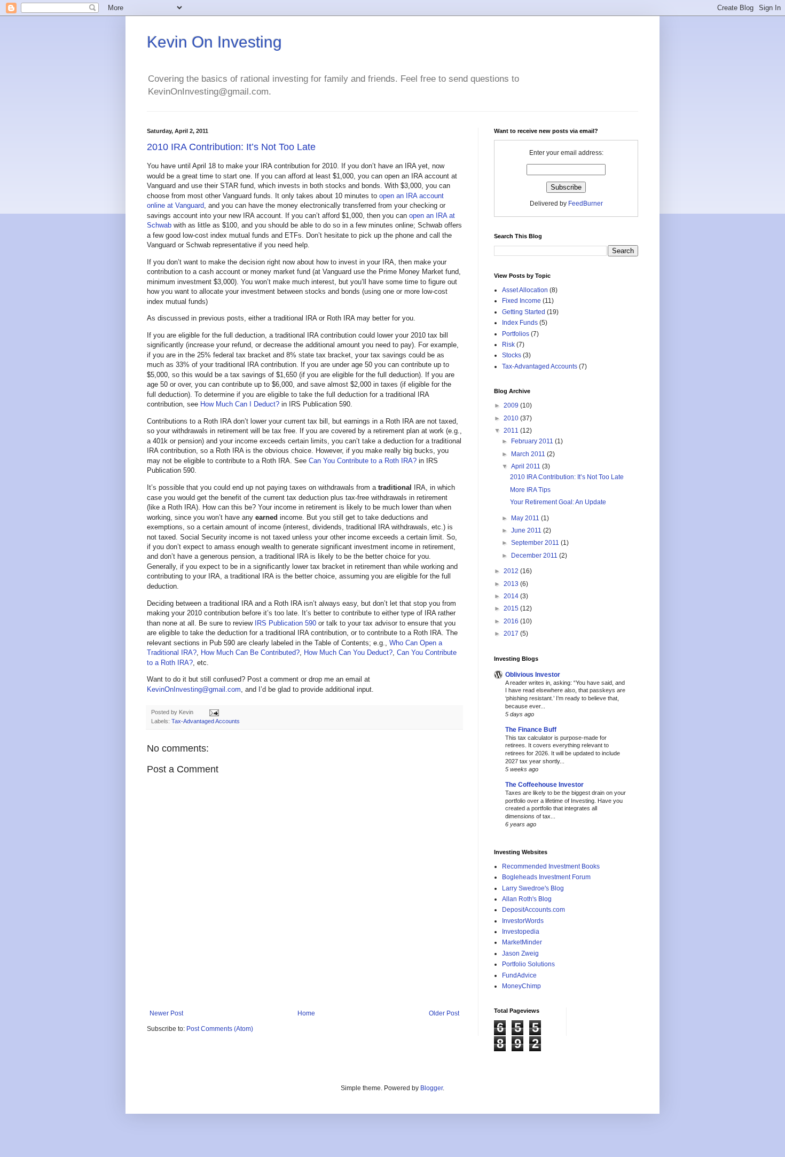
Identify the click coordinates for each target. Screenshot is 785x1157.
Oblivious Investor (532, 674)
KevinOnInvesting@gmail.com (194, 689)
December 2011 (535, 555)
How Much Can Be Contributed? (250, 652)
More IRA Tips (530, 490)
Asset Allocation (525, 290)
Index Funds (520, 322)
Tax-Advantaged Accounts (205, 721)
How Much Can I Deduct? (239, 404)
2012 (512, 571)
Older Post (444, 1013)
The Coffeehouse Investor (544, 784)
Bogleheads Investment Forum (546, 877)
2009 (512, 405)
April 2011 (526, 466)
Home (306, 1013)
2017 (512, 633)
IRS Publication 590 (285, 623)
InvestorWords (523, 921)
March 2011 (529, 454)
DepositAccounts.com (533, 909)
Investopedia (520, 931)
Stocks (511, 355)
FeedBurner (585, 203)
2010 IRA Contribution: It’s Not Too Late (231, 147)
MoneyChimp (521, 986)
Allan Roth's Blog (527, 899)
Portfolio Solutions (528, 964)
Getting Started (523, 312)
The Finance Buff (530, 729)
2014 (512, 596)
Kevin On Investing (214, 42)
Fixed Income (521, 300)
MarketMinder (522, 942)
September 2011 (536, 542)
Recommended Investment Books (551, 866)
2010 (512, 418)
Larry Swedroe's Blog (533, 888)
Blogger (431, 1088)
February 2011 (533, 441)
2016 (512, 621)
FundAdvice (519, 975)
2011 (512, 430)
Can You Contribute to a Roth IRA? (363, 461)
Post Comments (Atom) (219, 1029)
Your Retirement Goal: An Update (558, 502)
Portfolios (515, 334)
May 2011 (526, 518)
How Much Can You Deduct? (348, 652)
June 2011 (527, 530)
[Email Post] (213, 712)
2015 (512, 608)
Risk (508, 344)
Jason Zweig (520, 953)
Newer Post (166, 1013)
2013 (512, 584)
